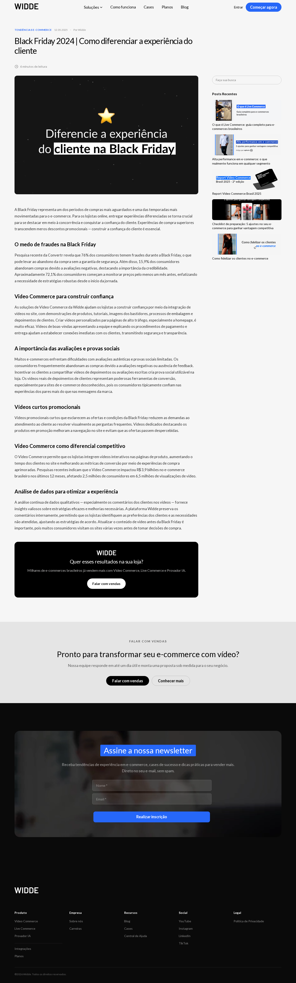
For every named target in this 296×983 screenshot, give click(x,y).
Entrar (238, 7)
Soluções (91, 7)
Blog (185, 7)
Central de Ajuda (135, 936)
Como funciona (123, 7)
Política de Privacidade (249, 921)
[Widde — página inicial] (26, 7)
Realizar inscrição (151, 816)
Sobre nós (76, 921)
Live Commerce (25, 928)
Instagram (186, 928)
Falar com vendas (106, 583)
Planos (167, 7)
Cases (149, 7)
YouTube (185, 921)
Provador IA (23, 936)
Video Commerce (26, 921)
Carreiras (75, 928)
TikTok (183, 943)
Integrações (23, 948)
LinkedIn (184, 936)
